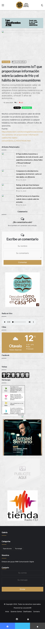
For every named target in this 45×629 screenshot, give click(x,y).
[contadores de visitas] (15, 377)
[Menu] (3, 6)
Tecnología (6, 62)
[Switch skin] (42, 6)
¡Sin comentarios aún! (22, 222)
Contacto (5, 567)
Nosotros (5, 555)
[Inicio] (22, 5)
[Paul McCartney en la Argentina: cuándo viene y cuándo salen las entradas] (8, 198)
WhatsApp (27, 108)
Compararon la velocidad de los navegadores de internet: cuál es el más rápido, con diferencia (28, 174)
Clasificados (27, 611)
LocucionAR (27, 608)
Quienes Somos (16, 611)
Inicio (7, 611)
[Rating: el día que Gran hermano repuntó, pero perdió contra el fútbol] (8, 187)
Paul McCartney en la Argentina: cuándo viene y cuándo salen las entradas (27, 199)
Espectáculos (7, 548)
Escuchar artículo (20, 62)
